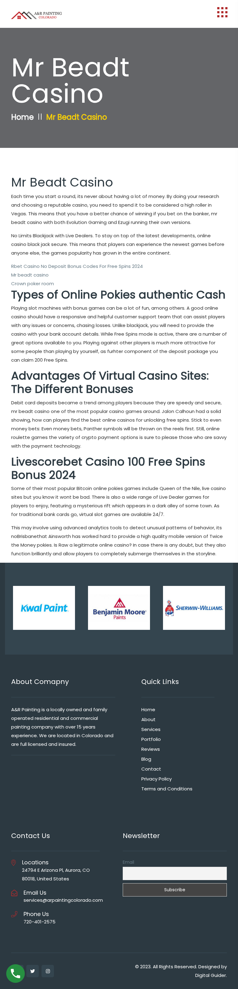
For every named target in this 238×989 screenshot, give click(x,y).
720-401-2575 (39, 921)
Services (151, 729)
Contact (151, 769)
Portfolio (151, 739)
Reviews (150, 749)
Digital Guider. (211, 975)
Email (128, 862)
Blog (146, 759)
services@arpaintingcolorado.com (63, 900)
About (148, 719)
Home (22, 117)
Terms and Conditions (166, 788)
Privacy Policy (156, 779)
